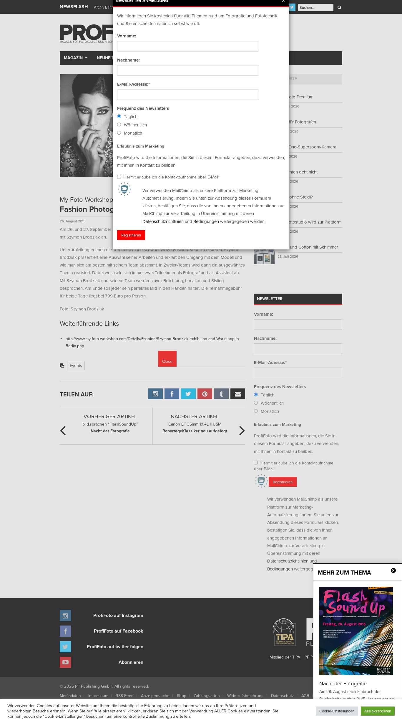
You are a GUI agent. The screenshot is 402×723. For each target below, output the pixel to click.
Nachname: (128, 60)
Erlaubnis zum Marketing (140, 146)
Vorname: (126, 36)
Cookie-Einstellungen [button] (336, 711)
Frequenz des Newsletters (143, 108)
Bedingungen (206, 221)
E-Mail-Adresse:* (133, 84)
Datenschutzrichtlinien (163, 221)
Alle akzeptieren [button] (377, 711)
